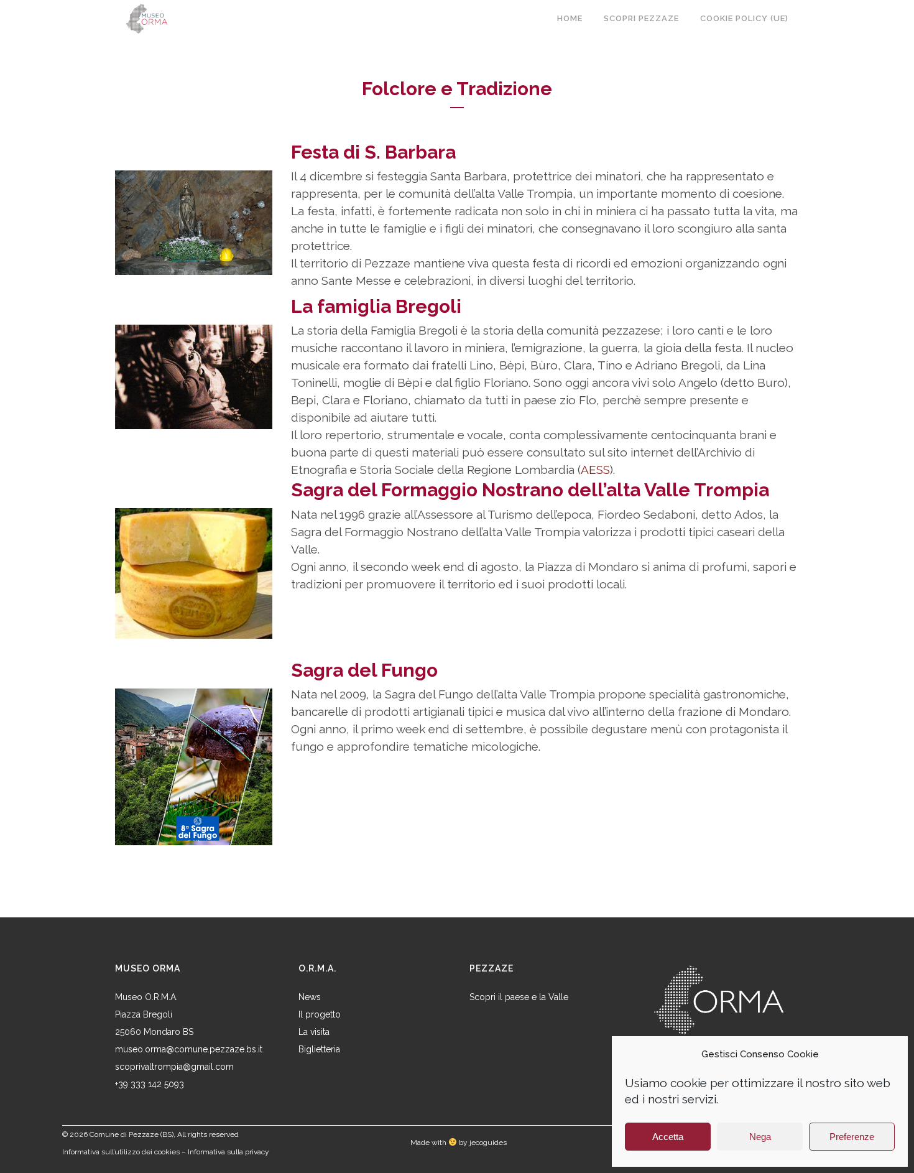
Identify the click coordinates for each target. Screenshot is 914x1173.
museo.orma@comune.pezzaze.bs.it (188, 1049)
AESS (595, 469)
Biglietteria (319, 1049)
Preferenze (851, 1136)
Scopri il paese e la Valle (518, 997)
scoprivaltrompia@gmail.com (174, 1067)
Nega (760, 1136)
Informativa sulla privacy (228, 1152)
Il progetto (319, 1014)
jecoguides (488, 1142)
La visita (314, 1032)
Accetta (667, 1136)
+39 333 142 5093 (149, 1084)
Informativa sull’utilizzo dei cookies (121, 1152)
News (309, 997)
